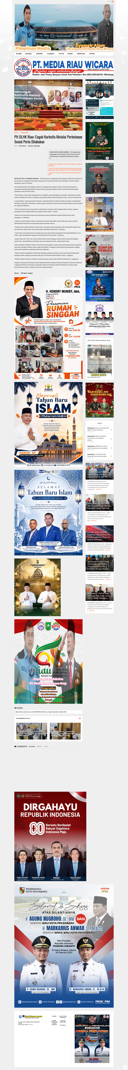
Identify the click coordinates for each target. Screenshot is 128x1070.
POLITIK (61, 54)
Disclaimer (63, 1025)
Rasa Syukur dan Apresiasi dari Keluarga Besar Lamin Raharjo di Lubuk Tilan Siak (98, 505)
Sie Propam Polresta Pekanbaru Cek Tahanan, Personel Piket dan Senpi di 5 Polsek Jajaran (31, 733)
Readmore (98, 489)
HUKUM (70, 54)
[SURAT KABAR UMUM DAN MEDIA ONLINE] (64, 49)
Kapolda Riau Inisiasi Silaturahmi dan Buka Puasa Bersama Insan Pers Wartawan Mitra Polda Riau (64, 733)
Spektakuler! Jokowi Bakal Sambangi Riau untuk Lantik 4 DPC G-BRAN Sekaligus (99, 595)
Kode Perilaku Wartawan (63, 1017)
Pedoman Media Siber (63, 1021)
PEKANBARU (25, 132)
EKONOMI (39, 54)
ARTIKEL (92, 54)
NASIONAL (28, 54)
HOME (19, 54)
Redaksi (54, 1016)
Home (16, 132)
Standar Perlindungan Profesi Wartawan (54, 1022)
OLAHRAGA (50, 54)
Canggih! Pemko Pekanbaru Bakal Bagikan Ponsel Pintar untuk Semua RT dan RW (98, 474)
